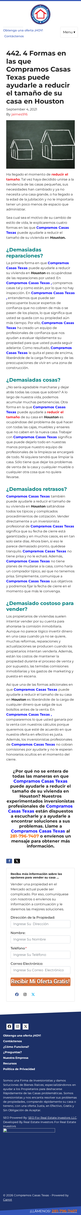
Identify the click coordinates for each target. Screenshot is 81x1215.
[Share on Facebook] (9, 861)
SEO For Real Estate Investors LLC (52, 1117)
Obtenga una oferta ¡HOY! (23, 30)
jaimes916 (19, 114)
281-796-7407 (24, 836)
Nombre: (18, 933)
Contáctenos (14, 36)
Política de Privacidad (19, 1069)
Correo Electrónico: (27, 964)
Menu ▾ (69, 32)
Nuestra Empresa (15, 1057)
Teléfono (19, 948)
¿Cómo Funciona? (16, 1046)
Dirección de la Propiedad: (33, 917)
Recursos (10, 1063)
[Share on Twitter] (17, 861)
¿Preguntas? (12, 1052)
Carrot (7, 1199)
